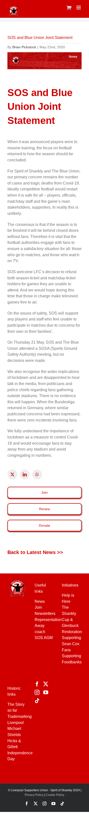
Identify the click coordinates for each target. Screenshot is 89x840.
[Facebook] (37, 684)
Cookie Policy (55, 795)
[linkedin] (25, 474)
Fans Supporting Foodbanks (72, 656)
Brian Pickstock (24, 47)
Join (38, 607)
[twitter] (12, 474)
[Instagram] (37, 692)
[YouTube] (45, 692)
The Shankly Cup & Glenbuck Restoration (72, 619)
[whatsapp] (37, 474)
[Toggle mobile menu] (79, 7)
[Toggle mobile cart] (69, 7)
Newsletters (45, 613)
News (40, 601)
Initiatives (70, 585)
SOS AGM (44, 638)
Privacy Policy (34, 795)
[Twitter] (45, 684)
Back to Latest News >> (35, 552)
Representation (48, 620)
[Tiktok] (37, 700)
